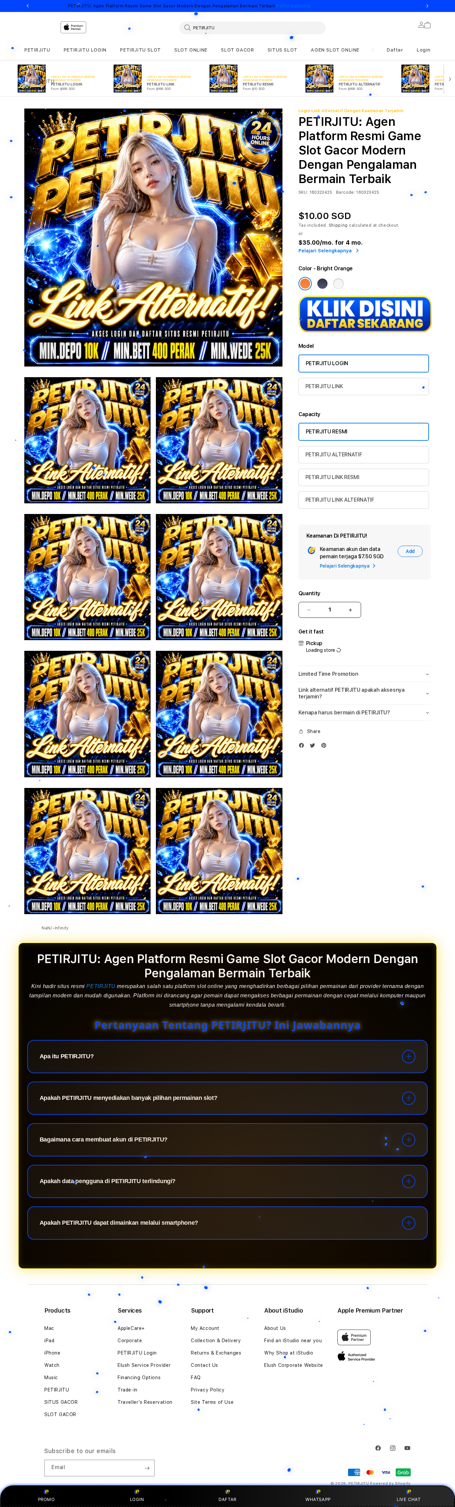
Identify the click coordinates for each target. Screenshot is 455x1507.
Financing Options (139, 1377)
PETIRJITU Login (137, 1353)
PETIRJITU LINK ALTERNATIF (339, 500)
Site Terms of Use (212, 1402)
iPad (49, 1340)
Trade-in (128, 1389)
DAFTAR (227, 1499)
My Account (205, 1328)
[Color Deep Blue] (322, 283)
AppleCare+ (131, 1328)
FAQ (196, 1377)
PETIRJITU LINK (324, 386)
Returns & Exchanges (216, 1353)
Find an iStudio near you (293, 1340)
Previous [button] (27, 6)
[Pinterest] (325, 747)
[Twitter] (314, 747)
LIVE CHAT (408, 1499)
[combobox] (252, 28)
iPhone (52, 1353)
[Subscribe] (147, 1468)
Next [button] (427, 6)
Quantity (309, 593)
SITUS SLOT (282, 50)
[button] (37, 50)
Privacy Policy (208, 1389)
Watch (52, 1365)
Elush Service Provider (144, 1365)
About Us (275, 1328)
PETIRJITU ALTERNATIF (333, 454)
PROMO (46, 1499)
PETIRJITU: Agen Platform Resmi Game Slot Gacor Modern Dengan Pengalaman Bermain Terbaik (189, 6)
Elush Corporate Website (293, 1365)
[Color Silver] (338, 283)
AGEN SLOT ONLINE (335, 50)
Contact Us (204, 1365)
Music (51, 1377)
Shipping (338, 225)
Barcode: (345, 192)
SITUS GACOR (61, 1402)
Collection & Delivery (216, 1340)
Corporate (130, 1340)
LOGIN (137, 1499)
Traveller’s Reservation (145, 1402)
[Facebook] (303, 747)
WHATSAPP (318, 1499)
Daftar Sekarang (293, 6)
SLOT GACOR (237, 50)
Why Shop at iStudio (288, 1353)
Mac (49, 1328)
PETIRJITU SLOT (140, 50)
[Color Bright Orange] (305, 283)
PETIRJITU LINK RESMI (332, 477)
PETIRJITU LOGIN (85, 50)
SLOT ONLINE (191, 50)
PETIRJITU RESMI (326, 431)
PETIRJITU (37, 50)
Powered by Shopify (390, 1483)
